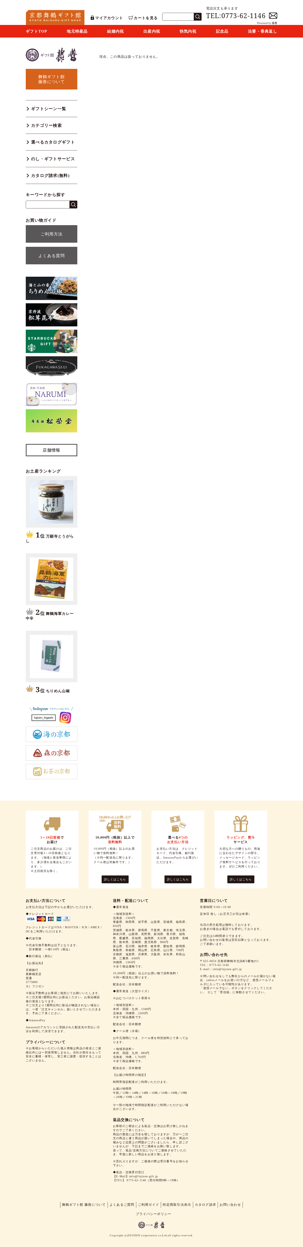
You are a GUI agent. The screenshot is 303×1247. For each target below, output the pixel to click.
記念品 (222, 31)
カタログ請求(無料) (50, 175)
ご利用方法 (51, 234)
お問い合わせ (230, 1204)
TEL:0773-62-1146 (236, 15)
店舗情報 (51, 450)
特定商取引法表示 (177, 1204)
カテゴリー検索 (46, 125)
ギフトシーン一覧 (48, 108)
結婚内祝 (115, 31)
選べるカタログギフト (53, 142)
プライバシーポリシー (153, 1214)
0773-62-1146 (136, 1180)
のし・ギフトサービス (53, 158)
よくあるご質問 (121, 1204)
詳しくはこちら (115, 879)
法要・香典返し (262, 31)
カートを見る (146, 18)
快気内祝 (188, 31)
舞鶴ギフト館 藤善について (84, 1204)
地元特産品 (77, 31)
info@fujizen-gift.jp (143, 1176)
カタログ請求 (205, 1204)
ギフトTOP (36, 31)
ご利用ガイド (148, 1204)
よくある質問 (51, 255)
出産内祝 (151, 31)
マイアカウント (109, 18)
